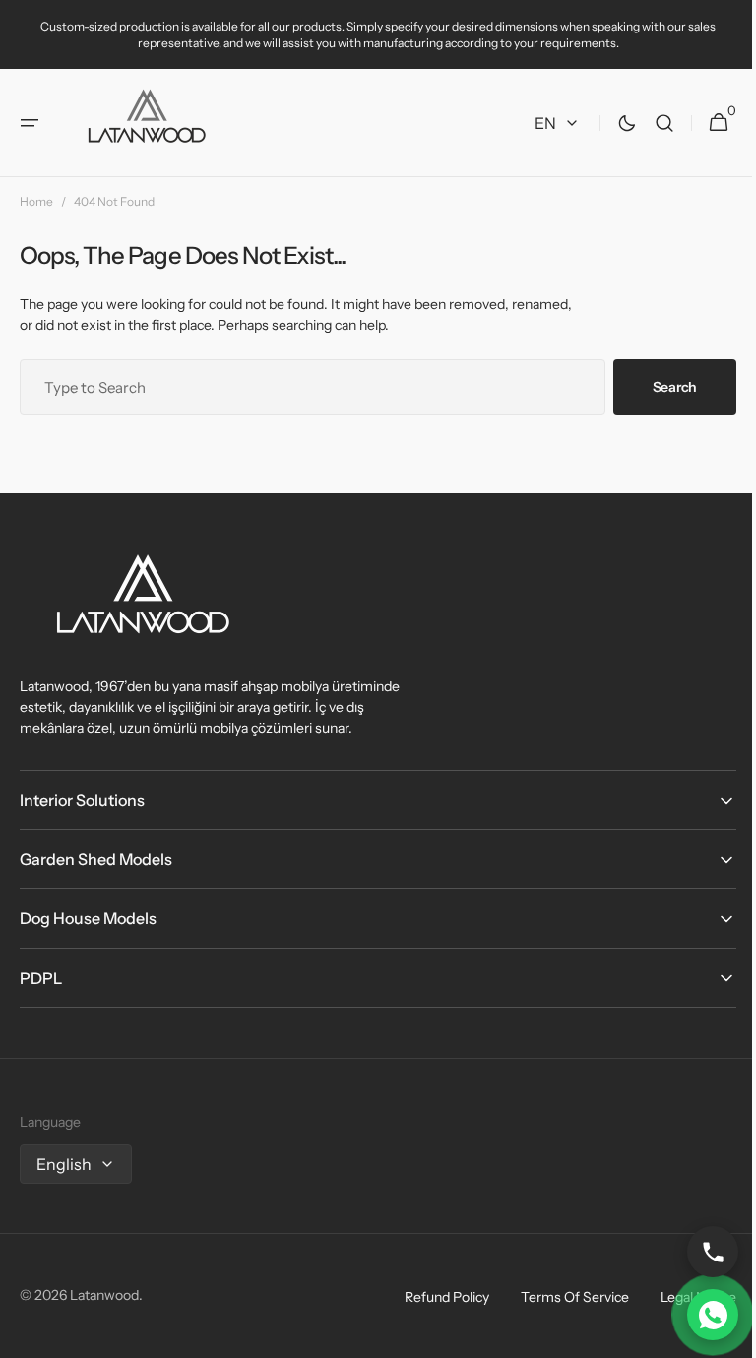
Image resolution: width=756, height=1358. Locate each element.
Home (36, 201)
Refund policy (432, 1297)
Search (660, 387)
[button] (29, 123)
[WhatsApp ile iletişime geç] (698, 1314)
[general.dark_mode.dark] (612, 123)
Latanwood (104, 1295)
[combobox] (305, 387)
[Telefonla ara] (698, 1251)
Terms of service (560, 1297)
